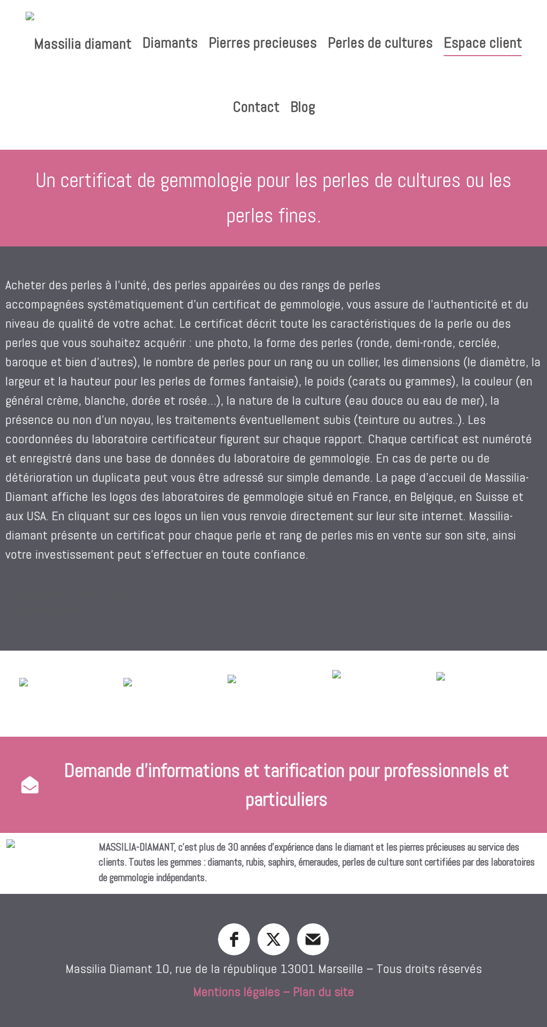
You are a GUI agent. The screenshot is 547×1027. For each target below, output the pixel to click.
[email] (313, 939)
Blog (303, 106)
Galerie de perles (53, 610)
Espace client (483, 42)
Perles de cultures (380, 42)
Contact (256, 106)
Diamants (170, 42)
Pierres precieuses (263, 42)
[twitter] (273, 939)
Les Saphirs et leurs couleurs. (79, 593)
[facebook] (234, 939)
